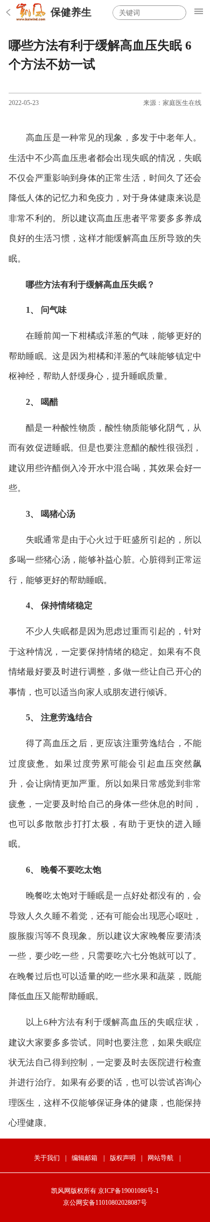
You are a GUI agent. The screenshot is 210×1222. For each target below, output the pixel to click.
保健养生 (71, 12)
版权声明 (123, 1158)
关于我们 (47, 1158)
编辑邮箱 (84, 1158)
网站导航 (160, 1158)
